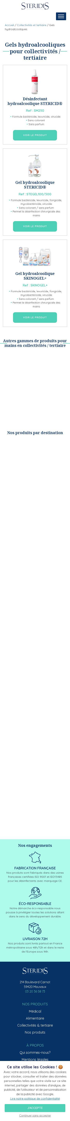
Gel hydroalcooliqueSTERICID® (35, 185)
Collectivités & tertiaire (35, 1025)
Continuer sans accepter (35, 1115)
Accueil (9, 25)
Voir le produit (35, 135)
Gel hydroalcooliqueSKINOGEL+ (35, 276)
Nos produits (35, 1032)
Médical (35, 1011)
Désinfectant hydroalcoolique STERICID (33, 101)
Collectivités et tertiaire (31, 25)
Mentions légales (35, 1059)
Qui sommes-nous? (35, 1052)
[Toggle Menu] (61, 16)
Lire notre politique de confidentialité (35, 1098)
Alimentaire (35, 1018)
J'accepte (35, 1108)
